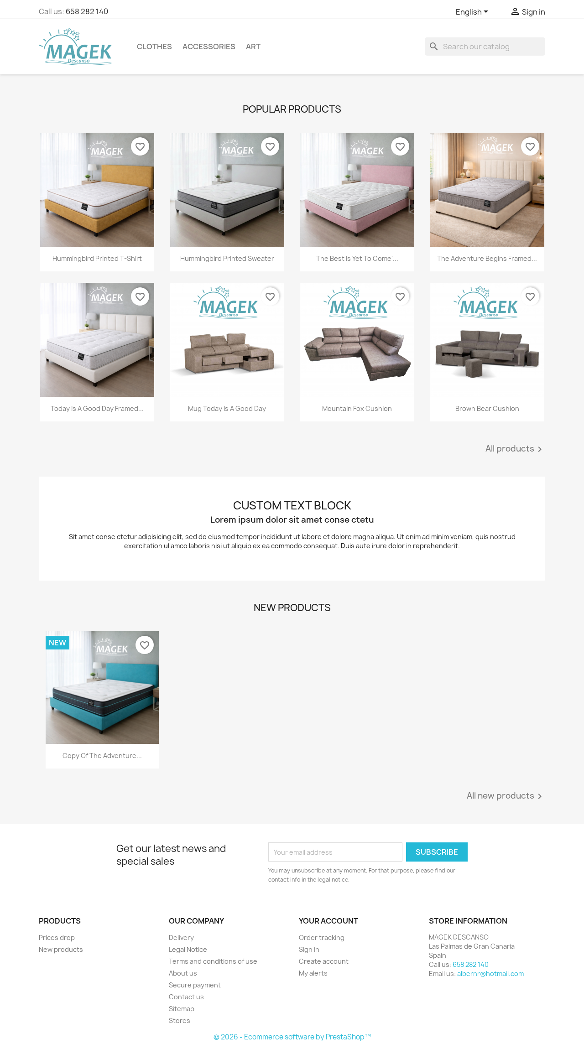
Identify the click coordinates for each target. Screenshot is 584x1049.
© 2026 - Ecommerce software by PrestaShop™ (292, 1037)
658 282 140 (87, 11)
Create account (324, 961)
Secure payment (195, 985)
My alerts (313, 973)
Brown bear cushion (487, 408)
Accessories (208, 47)
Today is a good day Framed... (97, 408)
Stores (179, 1020)
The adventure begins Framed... (487, 258)
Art (253, 47)
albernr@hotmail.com (490, 973)
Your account (328, 921)
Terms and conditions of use (213, 961)
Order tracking (321, 937)
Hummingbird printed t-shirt (97, 258)
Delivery (181, 937)
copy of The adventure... (102, 755)
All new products (506, 796)
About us (183, 973)
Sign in (309, 949)
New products (61, 949)
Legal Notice (188, 949)
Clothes (154, 47)
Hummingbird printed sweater (227, 258)
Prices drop (57, 937)
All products (515, 449)
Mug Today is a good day (227, 408)
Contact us (186, 996)
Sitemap (181, 1008)
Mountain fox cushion (357, 408)
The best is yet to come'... (357, 258)
